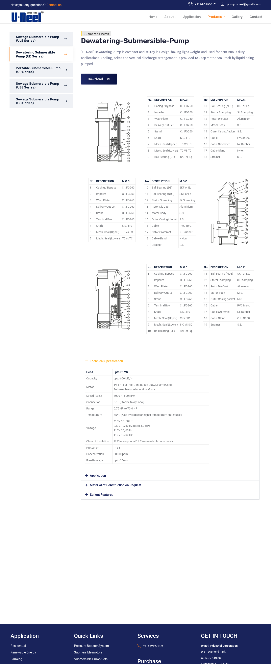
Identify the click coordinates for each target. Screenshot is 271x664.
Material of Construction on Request (115, 485)
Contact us (54, 5)
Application (192, 17)
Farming (16, 659)
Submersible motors (88, 652)
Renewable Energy (23, 652)
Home (153, 17)
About (169, 17)
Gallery (237, 17)
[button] (170, 361)
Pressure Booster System (91, 646)
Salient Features (101, 495)
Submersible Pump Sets (91, 659)
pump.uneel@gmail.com (243, 4)
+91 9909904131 (205, 4)
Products (215, 17)
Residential (18, 646)
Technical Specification (106, 361)
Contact (256, 17)
